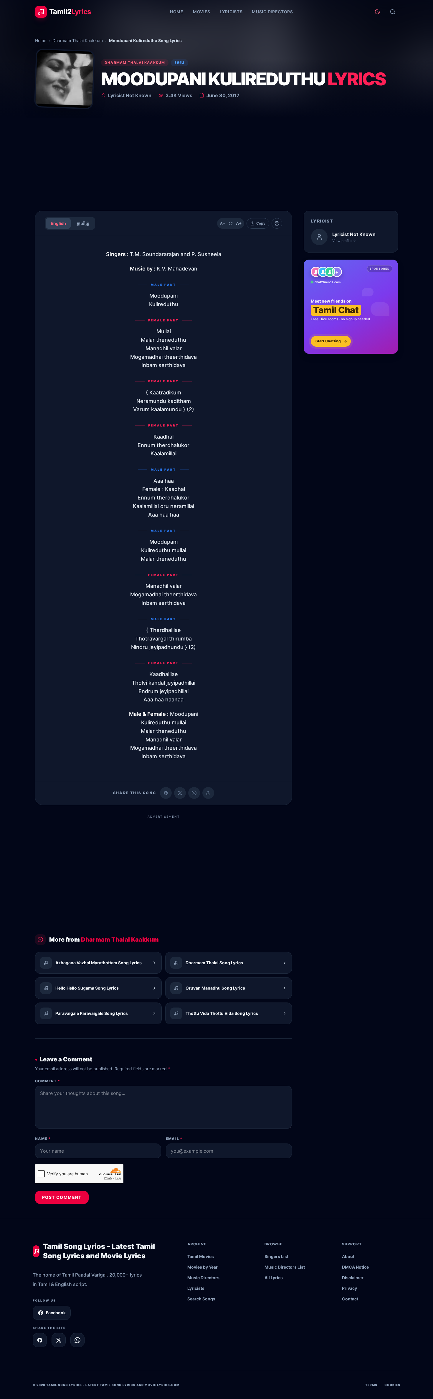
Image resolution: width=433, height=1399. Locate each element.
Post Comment (62, 1197)
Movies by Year (202, 1266)
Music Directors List (285, 1266)
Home (177, 11)
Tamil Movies (200, 1256)
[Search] (392, 11)
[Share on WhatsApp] (194, 793)
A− (222, 223)
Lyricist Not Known (129, 95)
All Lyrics (274, 1277)
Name (43, 1138)
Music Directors (272, 11)
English (58, 223)
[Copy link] (208, 793)
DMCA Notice (355, 1266)
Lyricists (231, 11)
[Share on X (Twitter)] (180, 793)
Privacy (349, 1288)
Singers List (276, 1256)
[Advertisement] (216, 162)
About (348, 1256)
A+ (239, 223)
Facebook (56, 1312)
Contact (350, 1298)
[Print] (277, 223)
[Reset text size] (231, 223)
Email (174, 1138)
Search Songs (201, 1298)
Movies (201, 11)
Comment (47, 1081)
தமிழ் (83, 223)
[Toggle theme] (377, 11)
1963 (179, 62)
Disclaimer (352, 1277)
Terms (371, 1385)
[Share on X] (59, 1340)
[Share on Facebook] (166, 793)
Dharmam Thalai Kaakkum (77, 40)
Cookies (392, 1385)
